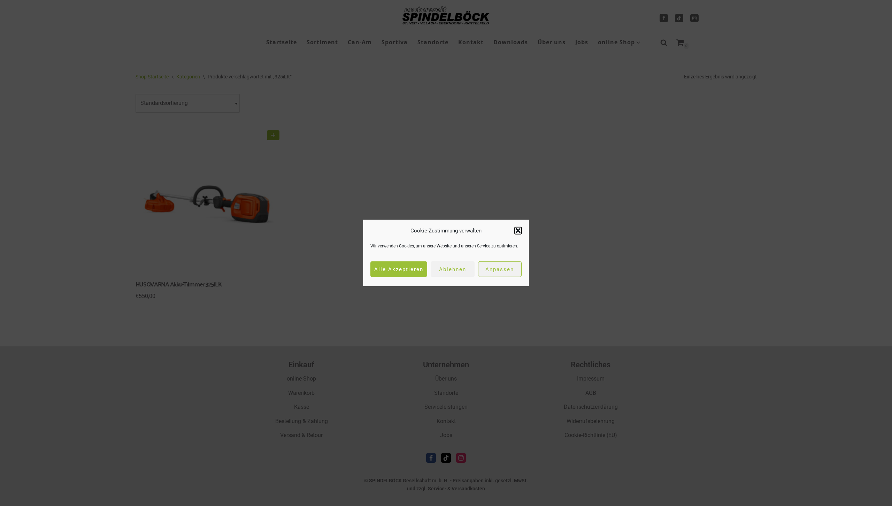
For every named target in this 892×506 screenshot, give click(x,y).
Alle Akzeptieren (398, 269)
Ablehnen (452, 269)
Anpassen (499, 269)
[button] (518, 230)
